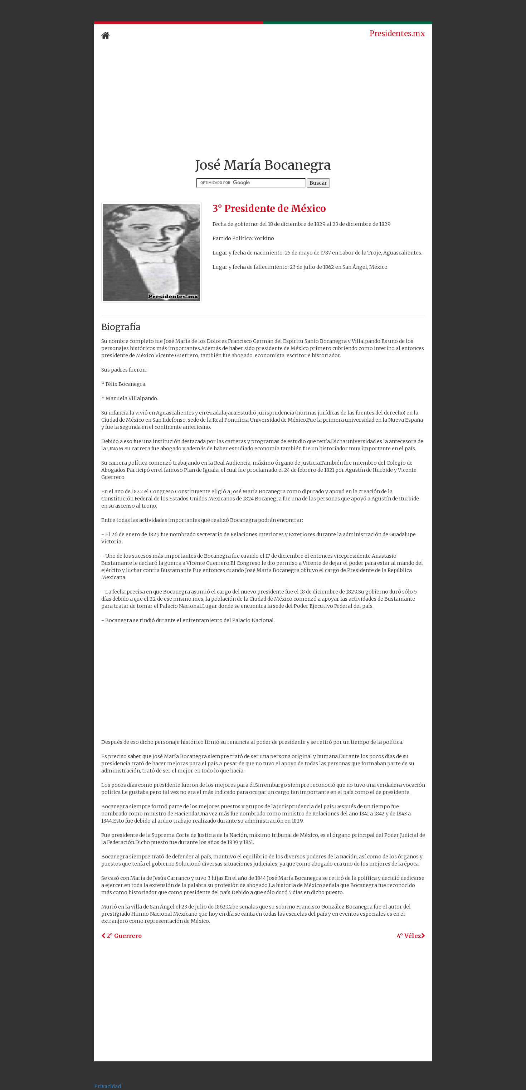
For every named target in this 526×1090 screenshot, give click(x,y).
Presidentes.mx (397, 33)
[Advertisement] (263, 99)
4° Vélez (409, 935)
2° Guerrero (123, 935)
